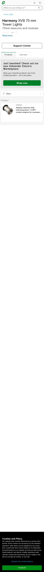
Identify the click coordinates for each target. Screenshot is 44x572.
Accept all (22, 568)
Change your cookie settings (22, 561)
